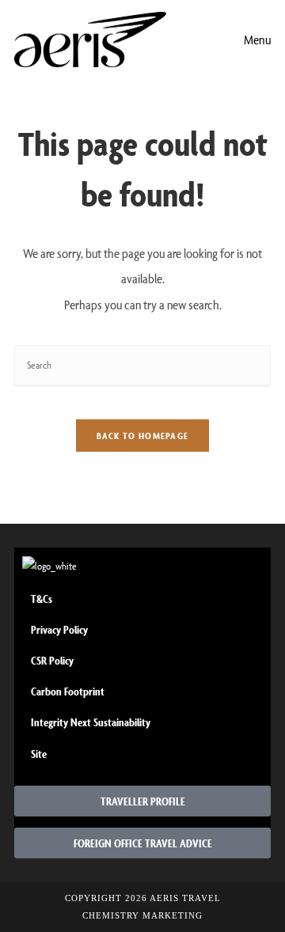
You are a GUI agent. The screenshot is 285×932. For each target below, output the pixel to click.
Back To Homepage (143, 435)
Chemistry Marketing (142, 915)
